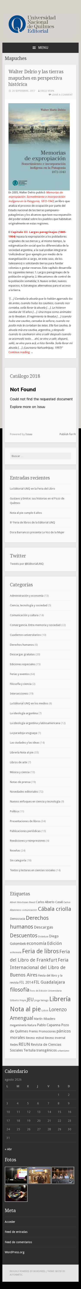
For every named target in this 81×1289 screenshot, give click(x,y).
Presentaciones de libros (25, 821)
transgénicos (46, 1050)
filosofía (19, 990)
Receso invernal (55, 1038)
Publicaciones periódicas (25, 831)
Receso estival (35, 1038)
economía (36, 943)
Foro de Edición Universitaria (46, 990)
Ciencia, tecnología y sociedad (28, 605)
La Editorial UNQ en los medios (29, 703)
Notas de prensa (20, 782)
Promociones (47, 1031)
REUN (24, 1044)
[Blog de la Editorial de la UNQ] (39, 35)
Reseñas (15, 850)
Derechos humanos (22, 644)
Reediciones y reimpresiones (27, 840)
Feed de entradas (16, 1232)
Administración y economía (26, 595)
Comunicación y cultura (24, 615)
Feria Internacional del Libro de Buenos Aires (39, 967)
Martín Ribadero (44, 1018)
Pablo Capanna (48, 1025)
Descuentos (23, 935)
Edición (54, 943)
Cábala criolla (54, 909)
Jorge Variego (41, 1000)
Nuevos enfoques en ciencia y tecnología (35, 801)
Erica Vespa (47, 91)
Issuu (28, 434)
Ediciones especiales (22, 664)
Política (14, 811)
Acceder (10, 1221)
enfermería (15, 952)
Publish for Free (69, 434)
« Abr (8, 1149)
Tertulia (30, 1050)
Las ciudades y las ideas (24, 742)
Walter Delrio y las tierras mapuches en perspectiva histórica (36, 78)
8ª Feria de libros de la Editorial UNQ (32, 522)
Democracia (17, 918)
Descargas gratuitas (22, 654)
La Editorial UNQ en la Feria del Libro (32, 488)
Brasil (32, 902)
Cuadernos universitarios (25, 634)
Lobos (44, 1010)
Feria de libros (40, 951)
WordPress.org (14, 1252)
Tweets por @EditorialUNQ (27, 563)
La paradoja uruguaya (23, 733)
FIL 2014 (26, 982)
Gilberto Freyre (18, 1000)
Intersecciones (19, 693)
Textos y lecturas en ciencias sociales (32, 870)
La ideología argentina (24, 713)
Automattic (16, 1275)
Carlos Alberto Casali (49, 902)
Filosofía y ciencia (21, 684)
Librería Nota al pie (21, 752)
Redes (14, 1044)
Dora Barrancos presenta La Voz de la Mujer (37, 532)
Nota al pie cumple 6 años (26, 512)
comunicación (29, 910)
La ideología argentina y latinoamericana (35, 723)
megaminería (18, 1025)
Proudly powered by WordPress (27, 1271)
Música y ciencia (20, 772)
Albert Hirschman (19, 902)
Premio (33, 1031)
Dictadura (43, 936)
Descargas (43, 927)
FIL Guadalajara (49, 982)
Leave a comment (62, 94)
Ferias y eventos (20, 674)
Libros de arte (18, 762)
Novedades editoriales (24, 791)
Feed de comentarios (18, 1242)
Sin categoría (18, 860)
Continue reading (20, 352)
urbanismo (63, 1050)
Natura (31, 1025)
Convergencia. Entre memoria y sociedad (35, 625)
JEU (30, 999)
